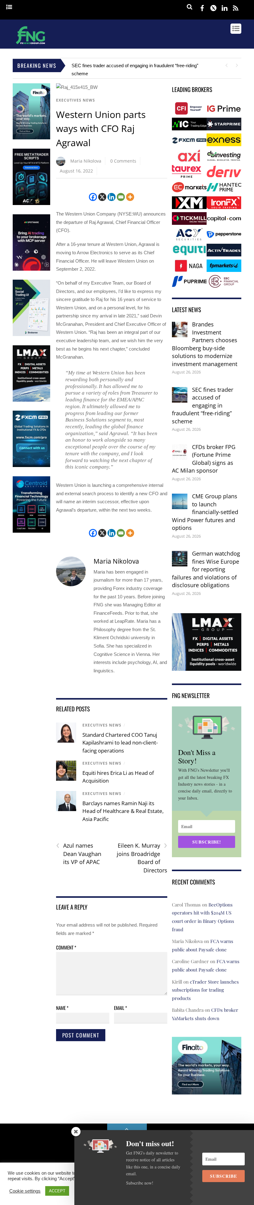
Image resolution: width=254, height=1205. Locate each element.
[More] (130, 197)
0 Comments (123, 161)
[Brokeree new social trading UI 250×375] (31, 334)
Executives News (75, 100)
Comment (66, 947)
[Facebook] (93, 197)
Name (62, 1007)
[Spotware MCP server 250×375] (31, 269)
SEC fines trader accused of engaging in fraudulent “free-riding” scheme (202, 405)
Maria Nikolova (85, 161)
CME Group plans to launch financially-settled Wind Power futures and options (205, 511)
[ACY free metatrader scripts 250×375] (31, 203)
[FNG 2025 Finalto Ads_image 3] (31, 138)
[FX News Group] (30, 45)
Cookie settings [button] (25, 1191)
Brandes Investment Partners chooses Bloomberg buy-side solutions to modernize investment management (204, 344)
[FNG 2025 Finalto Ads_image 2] (206, 1090)
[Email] (121, 197)
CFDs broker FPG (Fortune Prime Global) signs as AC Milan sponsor (203, 458)
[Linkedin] (111, 197)
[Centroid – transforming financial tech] (31, 531)
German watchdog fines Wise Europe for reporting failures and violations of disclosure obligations (206, 569)
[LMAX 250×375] (31, 400)
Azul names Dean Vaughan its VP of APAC (78, 853)
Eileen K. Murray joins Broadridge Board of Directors (142, 857)
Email (120, 1007)
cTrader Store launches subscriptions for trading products (205, 990)
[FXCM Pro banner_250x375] (31, 465)
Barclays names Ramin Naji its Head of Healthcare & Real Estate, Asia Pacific (123, 811)
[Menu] (9, 7)
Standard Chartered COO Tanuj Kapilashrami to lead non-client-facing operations (120, 742)
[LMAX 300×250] (206, 666)
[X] (102, 197)
